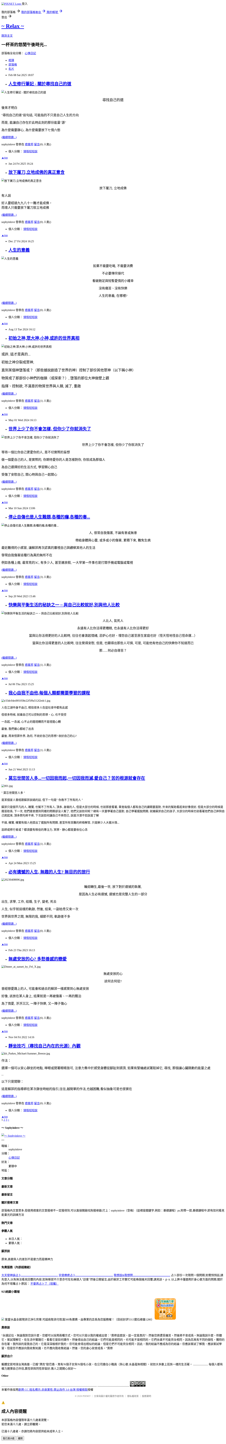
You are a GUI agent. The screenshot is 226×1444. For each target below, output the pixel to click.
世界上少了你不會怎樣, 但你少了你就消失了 (49, 429)
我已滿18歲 (8, 1438)
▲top (4, 157)
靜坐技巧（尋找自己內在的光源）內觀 (44, 1046)
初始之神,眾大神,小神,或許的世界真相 (43, 338)
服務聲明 (146, 1396)
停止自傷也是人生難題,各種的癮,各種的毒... (49, 517)
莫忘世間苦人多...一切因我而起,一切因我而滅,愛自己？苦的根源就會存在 (76, 778)
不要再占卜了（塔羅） (44, 1283)
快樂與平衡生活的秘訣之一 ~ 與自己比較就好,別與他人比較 (64, 605)
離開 (20, 1438)
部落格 (12, 64)
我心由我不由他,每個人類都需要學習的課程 (49, 693)
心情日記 (30, 53)
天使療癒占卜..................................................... (86, 1275)
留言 (37, 144)
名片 (11, 68)
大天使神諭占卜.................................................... (29, 1275)
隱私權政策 (133, 1396)
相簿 (11, 60)
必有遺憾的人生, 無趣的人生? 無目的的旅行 (49, 872)
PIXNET (87, 1396)
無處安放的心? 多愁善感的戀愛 (37, 959)
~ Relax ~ (12, 26)
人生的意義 (19, 250)
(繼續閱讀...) (9, 137)
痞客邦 (29, 144)
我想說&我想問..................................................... (142, 1275)
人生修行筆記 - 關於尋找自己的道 (39, 84)
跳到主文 (7, 35)
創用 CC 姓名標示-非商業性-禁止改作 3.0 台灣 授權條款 (53, 1389)
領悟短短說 (30, 151)
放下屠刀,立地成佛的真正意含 (36, 172)
